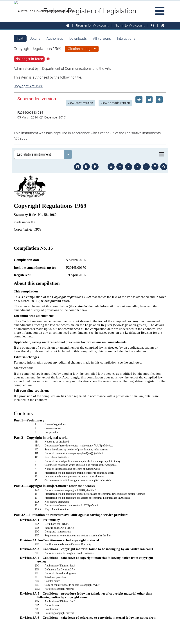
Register (92, 25)
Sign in (130, 25)
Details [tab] (35, 38)
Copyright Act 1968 (28, 86)
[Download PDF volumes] (86, 166)
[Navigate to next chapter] (146, 166)
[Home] (162, 25)
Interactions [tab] (126, 38)
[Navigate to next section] (137, 166)
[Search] (152, 25)
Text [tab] (20, 38)
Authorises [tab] (55, 38)
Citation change (80, 49)
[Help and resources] (67, 25)
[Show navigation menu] (161, 154)
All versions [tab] (102, 38)
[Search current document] (163, 166)
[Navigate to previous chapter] (119, 166)
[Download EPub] (77, 166)
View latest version (80, 103)
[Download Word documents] (95, 166)
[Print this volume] (154, 166)
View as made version (115, 103)
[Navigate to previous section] (128, 166)
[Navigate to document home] (111, 166)
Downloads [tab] (78, 38)
